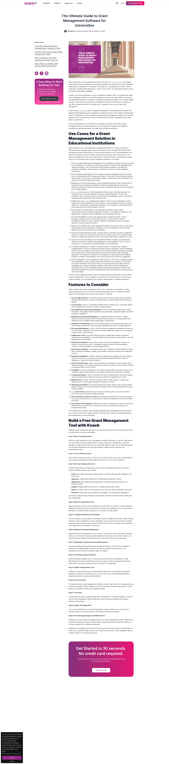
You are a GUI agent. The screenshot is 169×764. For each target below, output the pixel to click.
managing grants (117, 82)
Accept (12, 757)
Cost (72, 392)
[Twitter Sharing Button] (36, 73)
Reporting (74, 192)
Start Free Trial (101, 670)
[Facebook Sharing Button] (41, 73)
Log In (122, 3)
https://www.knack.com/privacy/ (11, 753)
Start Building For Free (49, 99)
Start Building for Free (135, 3)
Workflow (87, 201)
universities (82, 110)
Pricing (79, 3)
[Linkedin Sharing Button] (46, 73)
